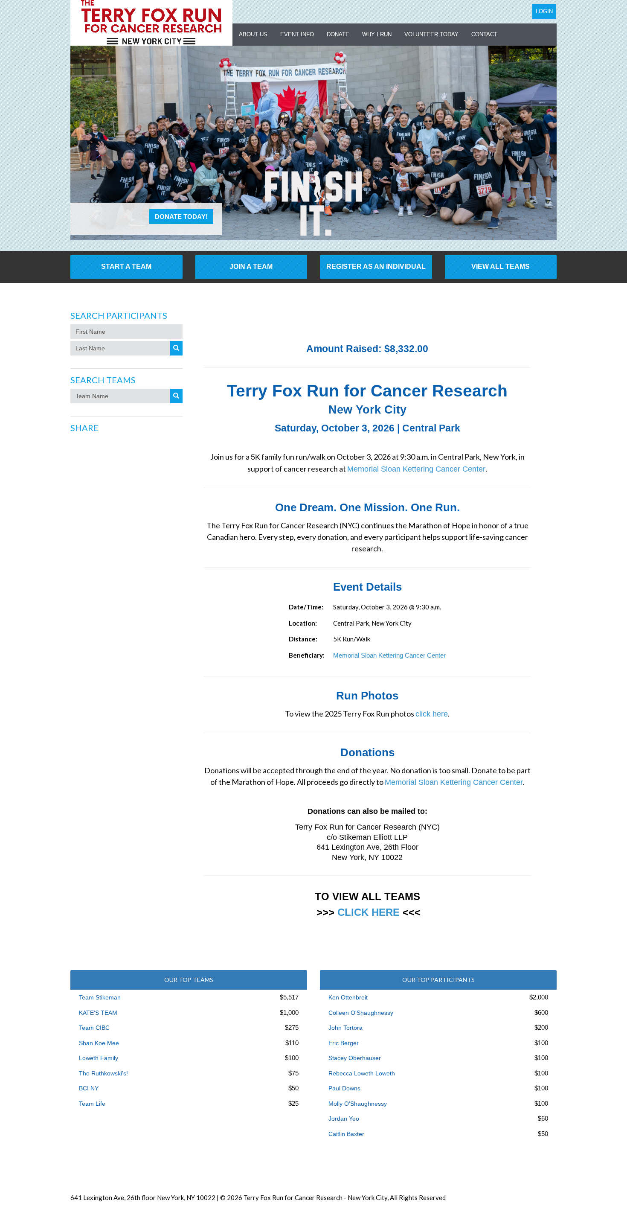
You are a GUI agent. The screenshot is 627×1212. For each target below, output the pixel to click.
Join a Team (251, 266)
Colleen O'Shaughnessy (360, 1012)
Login (544, 11)
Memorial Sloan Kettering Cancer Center (416, 469)
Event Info (297, 34)
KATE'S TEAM (98, 1012)
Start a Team (126, 266)
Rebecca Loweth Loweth (361, 1073)
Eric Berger (343, 1043)
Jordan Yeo (343, 1118)
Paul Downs (344, 1088)
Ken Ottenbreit (348, 997)
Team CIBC (94, 1027)
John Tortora (345, 1027)
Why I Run (377, 34)
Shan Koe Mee (99, 1043)
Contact (484, 34)
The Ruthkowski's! (103, 1073)
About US (253, 34)
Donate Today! (181, 216)
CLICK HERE (368, 912)
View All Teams (500, 266)
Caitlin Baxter (346, 1133)
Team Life (92, 1103)
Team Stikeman (100, 997)
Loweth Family (98, 1058)
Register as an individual (376, 266)
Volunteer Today (431, 34)
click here (431, 714)
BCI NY (89, 1088)
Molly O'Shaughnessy (357, 1103)
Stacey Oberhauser (354, 1058)
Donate (338, 34)
